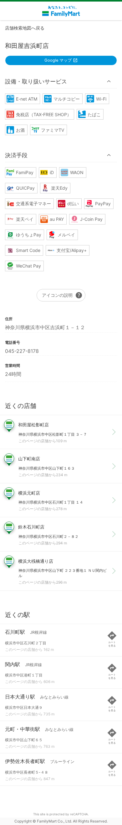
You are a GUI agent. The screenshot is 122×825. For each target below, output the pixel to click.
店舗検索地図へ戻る (24, 28)
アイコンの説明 (62, 295)
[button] (61, 81)
